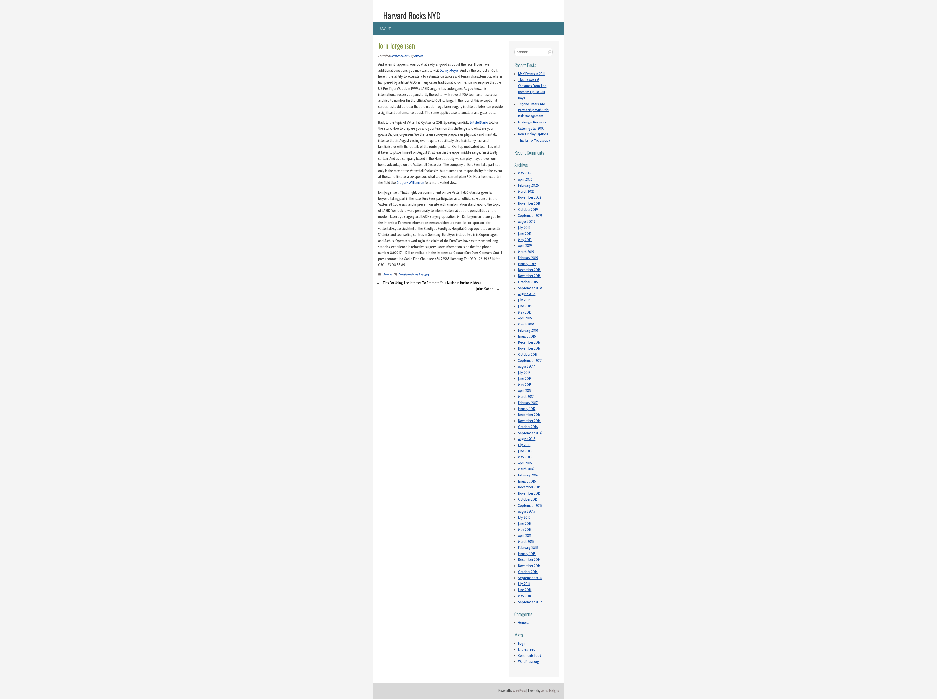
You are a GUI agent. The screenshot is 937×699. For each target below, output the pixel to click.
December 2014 (529, 559)
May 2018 (525, 312)
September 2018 (530, 288)
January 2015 (527, 554)
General (387, 274)
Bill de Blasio (479, 122)
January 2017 (526, 409)
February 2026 (528, 185)
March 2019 (526, 252)
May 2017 (524, 385)
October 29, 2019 (400, 56)
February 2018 (528, 330)
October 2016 (528, 427)
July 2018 (524, 300)
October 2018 (528, 282)
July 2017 (524, 372)
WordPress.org (528, 661)
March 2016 (526, 469)
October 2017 (527, 354)
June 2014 (524, 590)
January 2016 (527, 481)
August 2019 (526, 221)
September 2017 (530, 360)
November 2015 (529, 493)
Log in (522, 643)
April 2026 (525, 179)
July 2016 (524, 445)
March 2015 (526, 541)
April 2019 (525, 245)
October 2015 (528, 499)
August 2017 (526, 366)
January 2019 (527, 264)
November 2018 (529, 276)
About (385, 28)
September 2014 (530, 578)
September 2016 (530, 433)
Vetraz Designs (550, 691)
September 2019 (530, 215)
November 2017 (529, 348)
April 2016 (525, 463)
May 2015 (524, 529)
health (402, 274)
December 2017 (529, 342)
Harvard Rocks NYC (411, 15)
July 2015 (524, 517)
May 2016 (525, 457)
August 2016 (526, 439)
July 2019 (524, 227)
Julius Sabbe (485, 289)
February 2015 (528, 548)
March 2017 (526, 397)
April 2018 (525, 318)
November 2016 (529, 421)
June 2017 (524, 378)
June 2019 (525, 234)
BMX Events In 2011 (531, 74)
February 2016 (528, 475)
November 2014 (529, 566)
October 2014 (528, 572)
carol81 (418, 56)
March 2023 (526, 191)
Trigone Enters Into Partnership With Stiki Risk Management (533, 110)
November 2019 (529, 203)
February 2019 (528, 258)
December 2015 (529, 487)
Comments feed (529, 655)
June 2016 (525, 451)
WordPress (519, 691)
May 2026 (525, 173)
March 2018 (526, 324)
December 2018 (529, 270)
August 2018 (526, 294)
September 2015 (530, 505)
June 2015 (524, 523)
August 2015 (526, 511)
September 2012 (530, 602)
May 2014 (524, 596)
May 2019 (525, 240)
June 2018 (525, 306)
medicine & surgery (418, 274)
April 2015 (525, 535)
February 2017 (528, 403)
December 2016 (529, 415)
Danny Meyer (449, 70)
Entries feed (526, 649)
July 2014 (524, 584)
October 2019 (528, 209)
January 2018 (527, 336)
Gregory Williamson (410, 183)
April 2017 (524, 390)
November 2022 (529, 197)
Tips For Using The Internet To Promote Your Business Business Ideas (432, 283)
